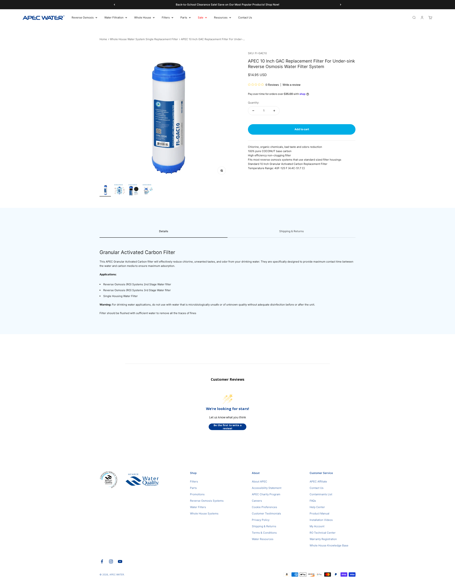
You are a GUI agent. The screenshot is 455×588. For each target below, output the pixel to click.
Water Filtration (114, 17)
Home (103, 39)
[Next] (340, 4)
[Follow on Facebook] (102, 561)
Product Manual (319, 513)
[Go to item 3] (133, 190)
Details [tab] (163, 231)
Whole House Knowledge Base (329, 545)
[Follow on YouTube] (120, 561)
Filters (166, 17)
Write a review (292, 84)
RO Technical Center (323, 532)
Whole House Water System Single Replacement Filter (144, 39)
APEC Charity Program (266, 494)
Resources (221, 17)
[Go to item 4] (148, 190)
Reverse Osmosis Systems (207, 500)
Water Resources (262, 539)
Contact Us (245, 17)
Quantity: (253, 102)
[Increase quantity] (274, 110)
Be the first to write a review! (228, 427)
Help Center (317, 507)
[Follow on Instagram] (111, 561)
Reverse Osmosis (83, 17)
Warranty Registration (323, 539)
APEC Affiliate (318, 481)
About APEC (259, 481)
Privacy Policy (260, 520)
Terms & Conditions (264, 532)
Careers (257, 500)
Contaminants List (321, 494)
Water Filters (198, 507)
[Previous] (114, 4)
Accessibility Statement (266, 488)
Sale (200, 17)
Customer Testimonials (266, 513)
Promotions (197, 494)
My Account (317, 526)
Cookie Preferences (264, 507)
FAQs (313, 500)
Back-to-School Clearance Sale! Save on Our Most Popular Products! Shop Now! (227, 4)
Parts (183, 17)
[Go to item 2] (119, 190)
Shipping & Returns (264, 526)
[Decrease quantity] (253, 110)
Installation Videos (321, 520)
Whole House (142, 17)
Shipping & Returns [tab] (291, 231)
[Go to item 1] (105, 190)
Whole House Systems (204, 513)
